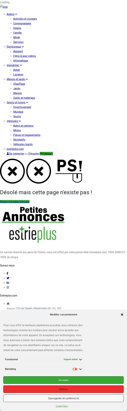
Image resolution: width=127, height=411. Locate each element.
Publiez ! (47, 153)
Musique (18, 111)
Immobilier (13, 65)
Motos (17, 130)
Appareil (18, 51)
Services (18, 42)
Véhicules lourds (23, 144)
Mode (16, 37)
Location (18, 74)
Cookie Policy (62, 406)
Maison (17, 93)
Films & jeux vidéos (24, 56)
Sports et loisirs (16, 102)
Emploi (17, 28)
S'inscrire (33, 153)
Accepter (63, 380)
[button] (122, 314)
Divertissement (22, 107)
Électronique (14, 46)
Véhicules (13, 121)
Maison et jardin (16, 79)
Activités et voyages (25, 18)
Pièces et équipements (26, 135)
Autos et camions (23, 125)
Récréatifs (19, 139)
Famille (17, 32)
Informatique (20, 60)
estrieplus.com (15, 149)
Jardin (16, 88)
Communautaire (22, 23)
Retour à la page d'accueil (14, 201)
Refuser (63, 389)
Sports (17, 116)
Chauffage (19, 83)
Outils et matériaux (24, 97)
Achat (16, 70)
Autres (11, 14)
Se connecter (16, 153)
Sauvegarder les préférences (63, 398)
